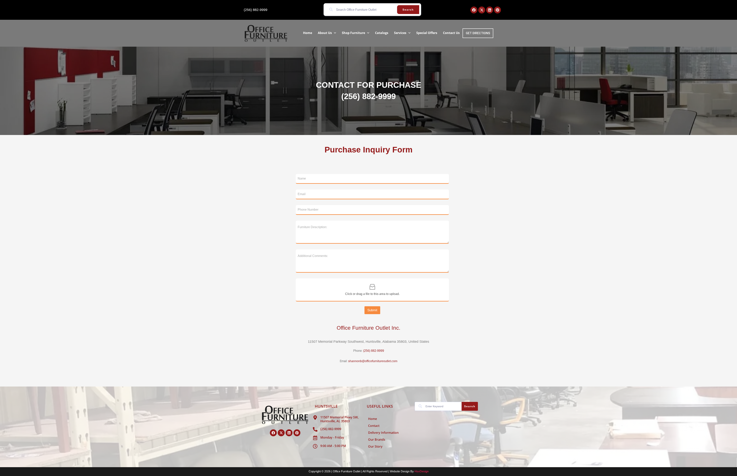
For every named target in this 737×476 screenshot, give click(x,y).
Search (408, 9)
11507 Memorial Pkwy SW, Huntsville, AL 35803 (339, 419)
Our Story (375, 446)
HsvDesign (422, 471)
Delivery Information (383, 432)
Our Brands (376, 439)
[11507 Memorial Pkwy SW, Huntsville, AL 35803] (315, 417)
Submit (372, 310)
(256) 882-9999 (255, 10)
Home (307, 33)
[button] (327, 32)
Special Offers (426, 33)
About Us (325, 33)
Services (400, 33)
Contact (373, 426)
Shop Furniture (353, 33)
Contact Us (451, 33)
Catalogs (381, 33)
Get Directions (478, 33)
